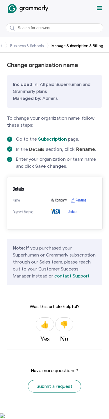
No (64, 324)
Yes (45, 324)
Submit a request (54, 386)
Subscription (52, 139)
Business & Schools (27, 46)
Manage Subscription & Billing (77, 46)
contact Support (72, 275)
